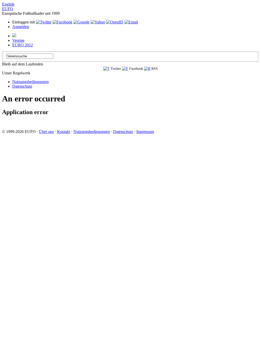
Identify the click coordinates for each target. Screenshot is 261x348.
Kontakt (63, 131)
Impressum (145, 131)
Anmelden (20, 26)
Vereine (18, 40)
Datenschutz (22, 86)
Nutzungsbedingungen (30, 81)
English (8, 4)
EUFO (7, 9)
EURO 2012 (22, 45)
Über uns (46, 131)
